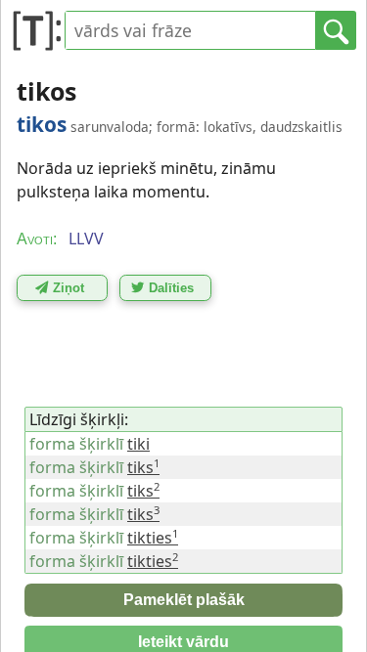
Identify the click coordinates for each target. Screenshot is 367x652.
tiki (138, 444)
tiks (143, 467)
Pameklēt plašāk (184, 599)
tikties (152, 537)
